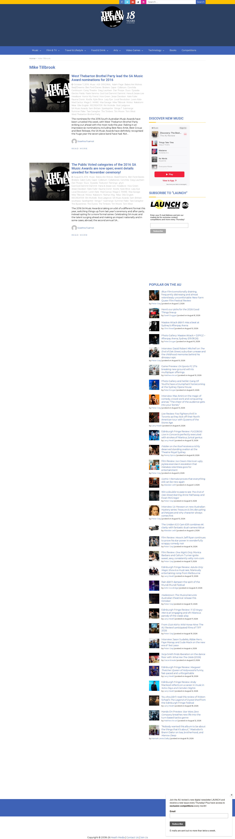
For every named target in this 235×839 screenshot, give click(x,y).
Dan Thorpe (118, 90)
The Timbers (107, 111)
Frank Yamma (92, 93)
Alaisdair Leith (170, 485)
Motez (129, 102)
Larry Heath (157, 426)
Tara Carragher (93, 111)
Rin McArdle (109, 105)
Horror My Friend (90, 96)
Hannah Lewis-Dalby (161, 738)
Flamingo (113, 183)
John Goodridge (171, 588)
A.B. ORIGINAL (104, 84)
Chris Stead (169, 328)
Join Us (144, 837)
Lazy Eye (108, 99)
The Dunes (92, 204)
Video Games (133, 50)
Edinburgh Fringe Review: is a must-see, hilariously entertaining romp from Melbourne (182, 570)
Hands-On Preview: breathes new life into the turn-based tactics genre (181, 714)
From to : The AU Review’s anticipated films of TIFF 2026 (182, 627)
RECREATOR (96, 105)
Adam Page (117, 84)
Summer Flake (79, 111)
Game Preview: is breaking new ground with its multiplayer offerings (179, 369)
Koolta (89, 99)
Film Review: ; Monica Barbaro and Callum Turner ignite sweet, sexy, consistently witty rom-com (182, 555)
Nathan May (109, 195)
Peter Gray (156, 304)
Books (173, 50)
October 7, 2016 (81, 84)
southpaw (76, 201)
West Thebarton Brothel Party (86, 114)
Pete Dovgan (170, 341)
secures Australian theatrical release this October (179, 598)
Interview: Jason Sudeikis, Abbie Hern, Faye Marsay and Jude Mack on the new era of (183, 642)
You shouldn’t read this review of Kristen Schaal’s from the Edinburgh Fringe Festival (183, 700)
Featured (103, 183)
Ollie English (83, 105)
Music (35, 50)
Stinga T (118, 108)
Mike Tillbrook (118, 102)
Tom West (130, 111)
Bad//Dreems (78, 87)
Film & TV (52, 50)
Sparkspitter (107, 108)
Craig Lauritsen (105, 90)
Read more (80, 148)
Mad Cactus (77, 102)
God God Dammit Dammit (112, 93)
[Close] (232, 795)
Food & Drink (98, 50)
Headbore (76, 96)
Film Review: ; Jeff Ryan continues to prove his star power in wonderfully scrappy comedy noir (183, 540)
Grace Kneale (170, 660)
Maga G (87, 102)
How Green (104, 96)
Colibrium (122, 87)
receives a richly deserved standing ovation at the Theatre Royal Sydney (180, 449)
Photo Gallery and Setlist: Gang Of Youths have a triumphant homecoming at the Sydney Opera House (183, 384)
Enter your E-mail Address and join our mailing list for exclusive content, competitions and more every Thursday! (167, 217)
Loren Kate (136, 99)
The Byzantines (79, 204)
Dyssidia (135, 90)
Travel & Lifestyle (74, 50)
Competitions (189, 50)
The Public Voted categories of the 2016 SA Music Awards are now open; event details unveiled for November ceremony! (104, 168)
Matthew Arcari (170, 375)
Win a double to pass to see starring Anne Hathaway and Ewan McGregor (183, 495)
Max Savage (105, 102)
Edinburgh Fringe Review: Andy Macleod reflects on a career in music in (182, 685)
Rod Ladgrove (123, 105)
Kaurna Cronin (78, 99)
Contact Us (132, 837)
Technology (154, 50)
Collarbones (113, 180)
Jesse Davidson (118, 96)
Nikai (74, 105)
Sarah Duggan (170, 315)
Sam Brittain (95, 108)
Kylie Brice (98, 99)
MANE (95, 102)
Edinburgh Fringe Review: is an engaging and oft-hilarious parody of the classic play (181, 613)
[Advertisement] (117, 37)
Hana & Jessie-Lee (135, 93)
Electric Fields (78, 93)
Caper (113, 87)
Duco (128, 90)
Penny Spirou (170, 455)
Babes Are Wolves (133, 84)
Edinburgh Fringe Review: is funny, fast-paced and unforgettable (182, 670)
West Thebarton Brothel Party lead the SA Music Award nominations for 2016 (107, 78)
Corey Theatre (90, 90)
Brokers (106, 87)
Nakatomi (138, 102)
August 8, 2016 (81, 177)
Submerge (128, 108)
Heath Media (118, 837)
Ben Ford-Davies (93, 87)
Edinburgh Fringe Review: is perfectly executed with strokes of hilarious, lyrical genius (181, 434)
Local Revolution (122, 99)
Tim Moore (119, 111)
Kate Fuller (132, 96)
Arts (116, 50)
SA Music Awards (80, 108)
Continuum (77, 90)
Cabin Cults (85, 180)
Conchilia (132, 87)
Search (201, 2)
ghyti (121, 183)
